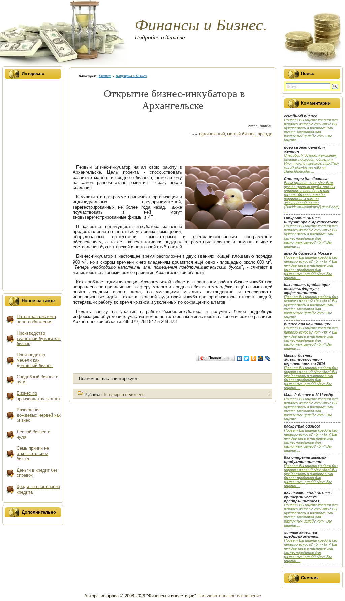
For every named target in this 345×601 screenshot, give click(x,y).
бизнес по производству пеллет (38, 396)
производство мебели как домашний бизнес (35, 360)
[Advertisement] (202, 121)
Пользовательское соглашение (229, 595)
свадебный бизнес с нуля (37, 379)
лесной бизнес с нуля (33, 434)
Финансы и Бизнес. (201, 25)
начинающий (212, 133)
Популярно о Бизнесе (131, 75)
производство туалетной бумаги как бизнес (39, 338)
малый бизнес (241, 133)
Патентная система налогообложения (36, 319)
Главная (105, 75)
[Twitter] (246, 358)
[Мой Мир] (260, 358)
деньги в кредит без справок (37, 473)
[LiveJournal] (267, 358)
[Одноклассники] (253, 358)
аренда (265, 133)
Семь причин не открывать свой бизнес (33, 453)
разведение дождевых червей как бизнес (39, 415)
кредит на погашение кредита (38, 489)
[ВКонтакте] (239, 358)
